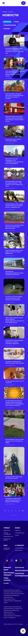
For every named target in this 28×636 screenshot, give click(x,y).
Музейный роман (7, 539)
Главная (4, 11)
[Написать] (23, 631)
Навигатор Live (8, 536)
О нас (6, 583)
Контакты (19, 567)
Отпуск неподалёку (7, 533)
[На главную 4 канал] (3, 3)
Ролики (7, 28)
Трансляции (19, 550)
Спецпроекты (19, 548)
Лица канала (7, 579)
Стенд (16, 22)
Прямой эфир (7, 569)
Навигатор (7, 530)
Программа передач (9, 574)
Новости (7, 22)
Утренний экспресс (7, 548)
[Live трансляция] (7, 632)
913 (23, 510)
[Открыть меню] (23, 3)
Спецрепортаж (10, 25)
